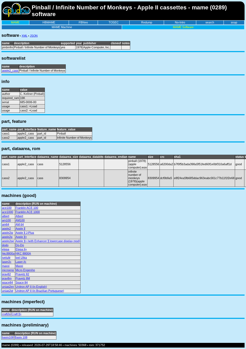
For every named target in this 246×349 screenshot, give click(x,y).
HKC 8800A (23, 253)
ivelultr (6, 257)
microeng (8, 270)
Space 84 (21, 282)
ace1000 (7, 212)
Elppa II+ (21, 249)
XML (24, 35)
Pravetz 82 (22, 274)
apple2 (6, 228)
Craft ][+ (16, 314)
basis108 (8, 337)
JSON (34, 35)
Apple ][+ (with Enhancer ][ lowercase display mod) (47, 241)
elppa (5, 249)
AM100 (20, 220)
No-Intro (180, 22)
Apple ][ (20, 228)
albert (5, 216)
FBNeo (83, 22)
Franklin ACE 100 (26, 207)
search (209, 22)
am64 (5, 224)
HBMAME (49, 22)
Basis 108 (21, 337)
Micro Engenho (25, 270)
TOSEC (114, 22)
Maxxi (19, 265)
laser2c (6, 261)
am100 (6, 220)
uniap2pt (7, 290)
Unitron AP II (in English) (31, 286)
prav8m (7, 278)
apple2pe (8, 241)
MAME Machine (62, 27)
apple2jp (7, 232)
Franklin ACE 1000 (27, 212)
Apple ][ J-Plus (24, 232)
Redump (146, 22)
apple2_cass (10, 70)
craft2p (6, 314)
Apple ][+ (21, 236)
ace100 (7, 207)
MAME (15, 22)
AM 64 (19, 224)
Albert (19, 216)
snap (234, 22)
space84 (7, 282)
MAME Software (183, 27)
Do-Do (19, 245)
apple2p (7, 236)
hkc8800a (8, 253)
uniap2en (8, 286)
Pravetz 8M (22, 278)
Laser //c (20, 261)
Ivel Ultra (21, 257)
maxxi (6, 265)
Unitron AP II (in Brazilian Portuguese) (39, 290)
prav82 (6, 274)
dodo (5, 245)
